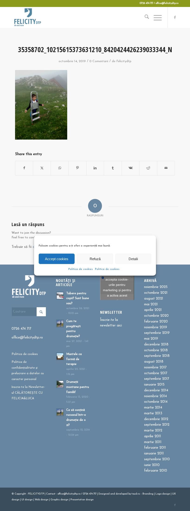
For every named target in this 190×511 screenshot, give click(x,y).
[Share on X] (42, 168)
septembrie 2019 (157, 333)
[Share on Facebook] (24, 168)
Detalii (133, 259)
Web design (41, 499)
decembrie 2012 (156, 419)
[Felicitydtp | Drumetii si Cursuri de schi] (27, 17)
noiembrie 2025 (156, 287)
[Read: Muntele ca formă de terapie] (60, 356)
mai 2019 (151, 339)
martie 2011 (153, 442)
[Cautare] (144, 17)
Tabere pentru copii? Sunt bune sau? (77, 298)
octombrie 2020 (156, 316)
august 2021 (153, 298)
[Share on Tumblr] (112, 168)
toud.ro (136, 494)
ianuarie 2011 (154, 453)
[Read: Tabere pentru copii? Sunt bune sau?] (60, 295)
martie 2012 (153, 430)
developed (122, 494)
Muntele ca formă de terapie (74, 359)
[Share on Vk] (130, 168)
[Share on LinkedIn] (95, 168)
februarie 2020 (156, 321)
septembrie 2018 (157, 356)
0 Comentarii (98, 61)
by (129, 494)
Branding (147, 494)
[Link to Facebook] (174, 17)
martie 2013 (153, 413)
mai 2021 (151, 304)
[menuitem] (144, 17)
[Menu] (155, 17)
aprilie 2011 (152, 436)
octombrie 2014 (156, 402)
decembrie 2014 (156, 390)
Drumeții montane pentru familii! (77, 386)
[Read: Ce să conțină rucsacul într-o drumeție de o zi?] (60, 412)
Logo (158, 494)
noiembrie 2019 (155, 327)
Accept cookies (56, 259)
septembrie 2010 (157, 459)
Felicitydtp (123, 61)
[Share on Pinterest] (77, 168)
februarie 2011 (155, 448)
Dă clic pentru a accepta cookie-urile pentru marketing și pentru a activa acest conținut (117, 287)
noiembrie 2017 (155, 367)
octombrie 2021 (156, 293)
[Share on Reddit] (148, 168)
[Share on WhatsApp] (59, 168)
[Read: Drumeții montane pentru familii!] (60, 384)
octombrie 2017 (155, 373)
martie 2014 (153, 407)
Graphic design (59, 499)
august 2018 (153, 362)
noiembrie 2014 (155, 396)
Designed (104, 494)
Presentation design (82, 499)
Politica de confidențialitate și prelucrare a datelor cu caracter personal (28, 371)
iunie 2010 (152, 465)
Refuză (95, 259)
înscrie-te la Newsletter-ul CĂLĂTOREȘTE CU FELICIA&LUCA (28, 393)
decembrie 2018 (156, 344)
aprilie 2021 (153, 310)
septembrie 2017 (156, 379)
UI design (27, 499)
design (166, 494)
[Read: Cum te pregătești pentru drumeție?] (60, 323)
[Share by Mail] (166, 168)
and (112, 494)
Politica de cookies (80, 269)
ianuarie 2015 (154, 384)
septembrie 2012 (156, 425)
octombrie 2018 (156, 350)
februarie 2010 (155, 471)
